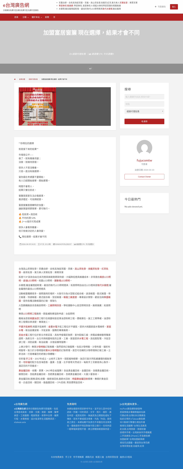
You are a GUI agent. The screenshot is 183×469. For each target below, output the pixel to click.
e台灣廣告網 (16, 5)
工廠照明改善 (54, 305)
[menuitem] (160, 7)
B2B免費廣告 (57, 457)
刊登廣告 (161, 6)
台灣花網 (145, 442)
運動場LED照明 (62, 280)
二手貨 (140, 435)
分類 (25, 17)
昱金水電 (23, 334)
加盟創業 (138, 439)
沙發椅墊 (40, 346)
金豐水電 (52, 326)
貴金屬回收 (24, 370)
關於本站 (36, 17)
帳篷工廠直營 (70, 297)
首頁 (16, 17)
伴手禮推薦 (78, 457)
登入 (174, 7)
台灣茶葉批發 (126, 446)
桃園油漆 (34, 318)
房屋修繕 (124, 412)
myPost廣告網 (127, 408)
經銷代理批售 (79, 54)
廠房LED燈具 (126, 457)
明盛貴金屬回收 (80, 378)
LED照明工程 (29, 313)
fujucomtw (144, 160)
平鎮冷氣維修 (25, 326)
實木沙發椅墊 (52, 350)
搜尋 (145, 121)
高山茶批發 (80, 268)
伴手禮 (144, 432)
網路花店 (89, 457)
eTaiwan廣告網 (138, 418)
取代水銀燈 (108, 9)
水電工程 (83, 338)
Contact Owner (144, 176)
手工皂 (29, 358)
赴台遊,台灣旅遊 (127, 429)
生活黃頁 (142, 425)
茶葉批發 (124, 2)
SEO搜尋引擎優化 (128, 422)
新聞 (47, 17)
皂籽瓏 (26, 362)
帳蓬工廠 (99, 457)
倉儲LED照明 (29, 280)
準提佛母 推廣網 (66, 5)
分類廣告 (141, 415)
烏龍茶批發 (93, 268)
